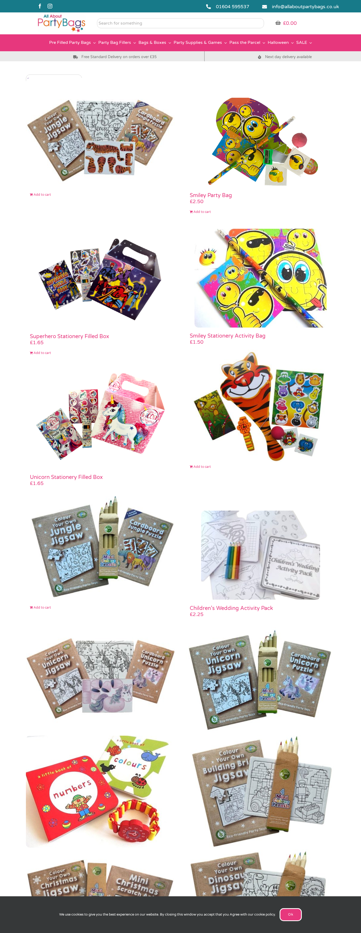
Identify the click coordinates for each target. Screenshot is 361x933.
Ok (290, 914)
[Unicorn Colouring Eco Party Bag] (260, 678)
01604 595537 (232, 7)
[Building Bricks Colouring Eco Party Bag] (260, 791)
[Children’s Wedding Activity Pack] (260, 555)
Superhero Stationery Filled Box (69, 336)
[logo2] (62, 16)
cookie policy (264, 914)
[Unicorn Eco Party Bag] (100, 678)
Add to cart (42, 195)
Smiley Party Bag (211, 195)
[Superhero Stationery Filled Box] (100, 278)
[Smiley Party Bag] (260, 142)
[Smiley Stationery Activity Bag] (260, 278)
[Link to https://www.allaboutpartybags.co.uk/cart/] (278, 22)
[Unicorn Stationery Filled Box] (100, 419)
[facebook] (40, 6)
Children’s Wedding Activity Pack (231, 608)
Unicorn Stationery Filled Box (66, 477)
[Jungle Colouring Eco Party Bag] (100, 547)
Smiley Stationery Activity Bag (228, 336)
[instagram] (50, 6)
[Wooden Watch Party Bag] (100, 791)
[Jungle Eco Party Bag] (100, 134)
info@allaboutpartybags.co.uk (305, 7)
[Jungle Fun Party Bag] (260, 406)
